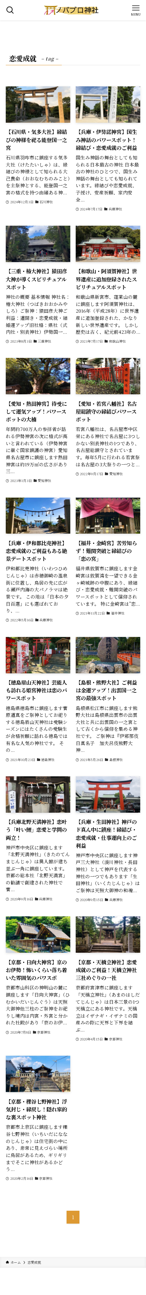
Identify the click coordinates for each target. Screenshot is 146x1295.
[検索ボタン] (10, 10)
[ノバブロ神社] (73, 10)
